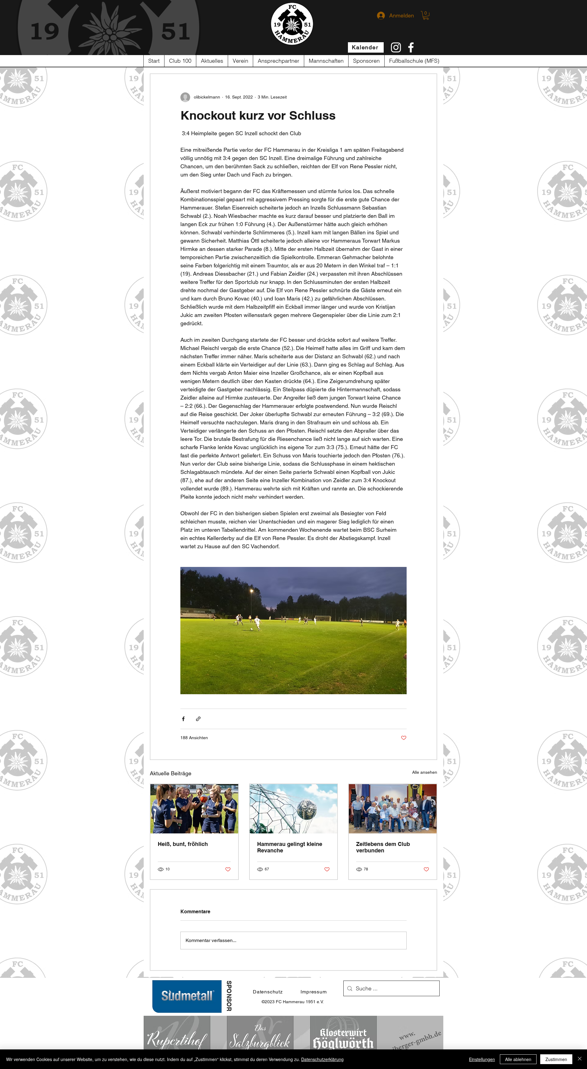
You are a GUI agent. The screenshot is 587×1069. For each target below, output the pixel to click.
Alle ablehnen (518, 1059)
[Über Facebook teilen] (183, 719)
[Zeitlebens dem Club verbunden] (393, 808)
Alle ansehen (424, 772)
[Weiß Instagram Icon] (396, 47)
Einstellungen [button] (482, 1059)
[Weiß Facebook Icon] (411, 47)
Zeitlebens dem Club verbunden (383, 847)
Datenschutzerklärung (322, 1059)
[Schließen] (579, 1059)
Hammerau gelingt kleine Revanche (289, 847)
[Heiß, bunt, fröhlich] (194, 808)
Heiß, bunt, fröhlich (183, 844)
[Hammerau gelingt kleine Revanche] (294, 808)
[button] (426, 15)
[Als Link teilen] (198, 719)
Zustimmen (556, 1059)
